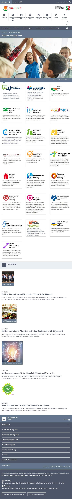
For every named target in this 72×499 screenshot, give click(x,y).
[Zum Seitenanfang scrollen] (68, 495)
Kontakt (4, 455)
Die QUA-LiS (6, 425)
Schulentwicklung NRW (10, 430)
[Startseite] (12, 8)
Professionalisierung (54, 28)
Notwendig (7, 481)
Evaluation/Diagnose (41, 28)
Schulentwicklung (6, 28)
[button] (63, 2)
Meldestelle (67, 467)
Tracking (7, 486)
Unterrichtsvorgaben (27, 28)
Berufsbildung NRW (8, 445)
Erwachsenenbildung (9, 450)
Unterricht (16, 28)
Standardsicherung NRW (10, 435)
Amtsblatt (9, 460)
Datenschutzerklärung (56, 467)
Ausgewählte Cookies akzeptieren (13, 494)
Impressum (46, 467)
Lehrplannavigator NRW (10, 440)
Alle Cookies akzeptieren (36, 494)
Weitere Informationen (46, 475)
